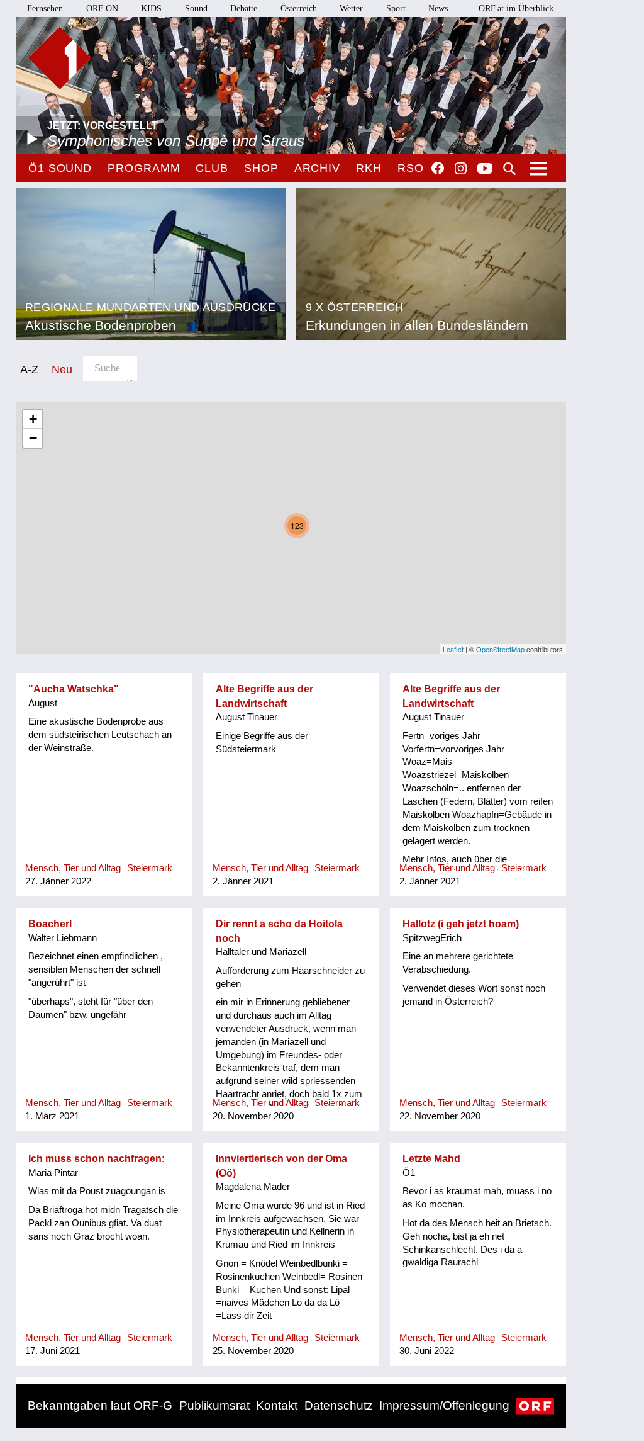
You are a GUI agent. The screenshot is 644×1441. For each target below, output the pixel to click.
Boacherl (50, 923)
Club (212, 168)
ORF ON (102, 8)
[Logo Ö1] (59, 57)
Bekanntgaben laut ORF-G (100, 1405)
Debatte (243, 8)
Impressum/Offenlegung (444, 1405)
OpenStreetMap (500, 649)
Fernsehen (45, 8)
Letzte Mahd (431, 1158)
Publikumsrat (214, 1405)
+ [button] (33, 419)
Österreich (298, 8)
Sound (196, 8)
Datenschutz (338, 1405)
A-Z (29, 369)
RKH (369, 168)
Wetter (351, 8)
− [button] (33, 438)
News (438, 8)
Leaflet (453, 649)
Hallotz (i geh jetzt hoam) (460, 923)
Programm (144, 168)
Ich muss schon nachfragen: (96, 1158)
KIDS (151, 8)
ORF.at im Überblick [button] (516, 8)
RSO (410, 168)
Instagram (461, 168)
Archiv (317, 168)
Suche (509, 168)
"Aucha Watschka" (73, 689)
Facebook (437, 168)
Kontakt (276, 1405)
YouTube (484, 169)
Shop (261, 168)
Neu (62, 369)
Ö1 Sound (60, 168)
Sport (396, 8)
